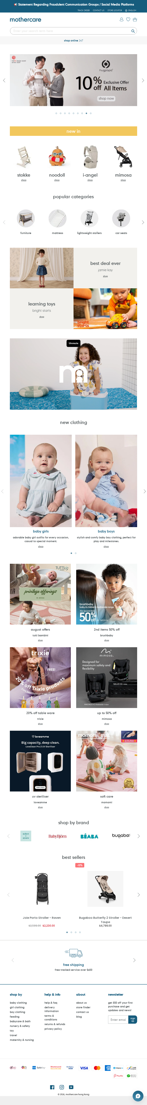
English (132, 10)
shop (23, 180)
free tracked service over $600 (73, 969)
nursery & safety (20, 1026)
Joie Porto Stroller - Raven (42, 918)
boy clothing (17, 1012)
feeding (14, 1016)
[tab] (56, 113)
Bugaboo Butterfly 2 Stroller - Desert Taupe (105, 920)
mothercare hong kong (77, 1094)
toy (12, 1030)
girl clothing (17, 1007)
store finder (83, 1007)
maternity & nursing (22, 1040)
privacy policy (53, 1028)
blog (79, 1016)
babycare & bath (20, 1021)
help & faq (50, 1002)
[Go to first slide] (143, 80)
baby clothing (18, 1002)
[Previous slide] (4, 80)
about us (81, 1002)
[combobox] (73, 30)
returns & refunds (54, 1024)
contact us (82, 1012)
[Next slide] (143, 222)
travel (13, 1035)
